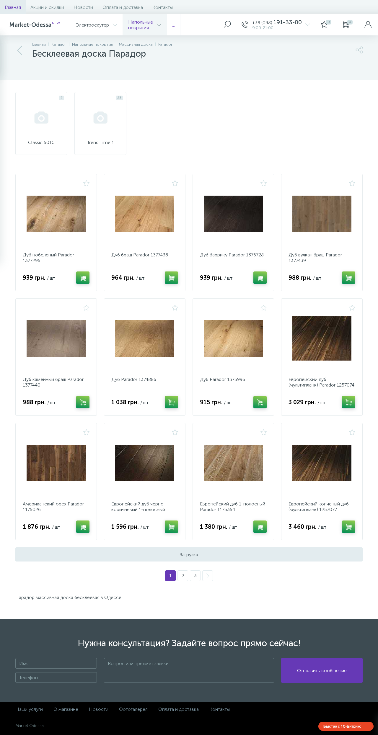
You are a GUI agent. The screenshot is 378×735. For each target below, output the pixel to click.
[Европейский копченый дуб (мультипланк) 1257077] (322, 463)
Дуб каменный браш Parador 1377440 (53, 382)
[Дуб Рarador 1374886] (144, 338)
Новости (83, 7)
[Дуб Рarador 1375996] (233, 338)
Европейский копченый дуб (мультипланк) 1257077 (319, 506)
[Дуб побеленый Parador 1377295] (56, 214)
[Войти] (368, 24)
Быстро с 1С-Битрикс (342, 726)
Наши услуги (29, 709)
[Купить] (82, 277)
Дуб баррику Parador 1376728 (232, 255)
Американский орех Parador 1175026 (53, 506)
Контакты (162, 7)
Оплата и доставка (122, 7)
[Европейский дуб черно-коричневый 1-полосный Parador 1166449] (144, 463)
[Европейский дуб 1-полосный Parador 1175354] (233, 463)
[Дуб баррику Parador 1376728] (233, 214)
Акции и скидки (47, 7)
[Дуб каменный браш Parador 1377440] (56, 338)
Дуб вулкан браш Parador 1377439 (315, 257)
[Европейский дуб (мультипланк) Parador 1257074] (322, 338)
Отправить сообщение (322, 670)
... (173, 25)
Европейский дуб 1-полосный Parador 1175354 (232, 506)
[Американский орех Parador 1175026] (56, 463)
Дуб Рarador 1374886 (133, 379)
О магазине (65, 709)
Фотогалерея (133, 709)
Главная (13, 7)
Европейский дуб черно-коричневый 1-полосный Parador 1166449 (138, 509)
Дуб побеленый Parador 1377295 (48, 257)
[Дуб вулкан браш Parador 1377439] (322, 214)
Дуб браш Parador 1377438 (139, 255)
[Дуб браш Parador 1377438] (144, 214)
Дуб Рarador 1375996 (222, 379)
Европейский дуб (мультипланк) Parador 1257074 (321, 382)
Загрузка (189, 554)
